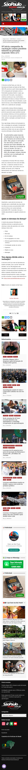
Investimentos (19, 445)
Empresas (10, 356)
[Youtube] (10, 313)
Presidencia (6, 510)
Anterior (6, 334)
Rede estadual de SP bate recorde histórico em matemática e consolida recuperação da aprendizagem (13, 420)
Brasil (5, 356)
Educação (6, 415)
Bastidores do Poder (8, 477)
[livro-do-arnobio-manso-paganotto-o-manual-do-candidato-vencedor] (14, 17)
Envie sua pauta (5, 729)
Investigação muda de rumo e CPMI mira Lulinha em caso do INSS (13, 391)
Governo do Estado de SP (16, 57)
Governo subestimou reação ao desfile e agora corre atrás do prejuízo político (13, 484)
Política (10, 387)
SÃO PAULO (17, 415)
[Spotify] (17, 313)
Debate (14, 385)
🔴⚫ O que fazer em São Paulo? (13, 603)
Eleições (19, 477)
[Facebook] (14, 313)
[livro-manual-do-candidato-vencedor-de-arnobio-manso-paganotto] (14, 187)
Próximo (22, 334)
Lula (18, 385)
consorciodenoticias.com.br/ (9, 309)
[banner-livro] (14, 325)
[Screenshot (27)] (14, 541)
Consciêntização (6, 57)
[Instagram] (12, 313)
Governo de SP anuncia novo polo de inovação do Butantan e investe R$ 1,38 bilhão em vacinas (14, 452)
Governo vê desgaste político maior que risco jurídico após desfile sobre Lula (13, 514)
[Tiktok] (16, 313)
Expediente (4, 732)
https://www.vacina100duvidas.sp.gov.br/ (14, 278)
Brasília (9, 385)
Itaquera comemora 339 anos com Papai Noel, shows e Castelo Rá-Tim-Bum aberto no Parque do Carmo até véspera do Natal (14, 621)
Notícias (3, 59)
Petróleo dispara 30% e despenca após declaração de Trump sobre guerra (13, 361)
